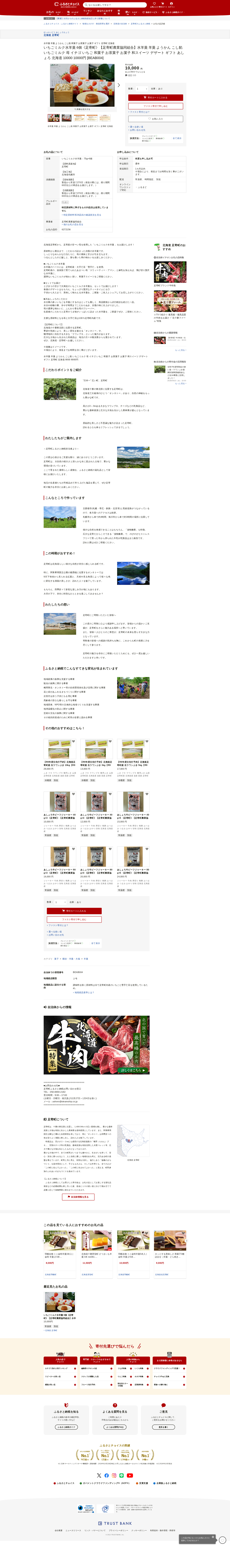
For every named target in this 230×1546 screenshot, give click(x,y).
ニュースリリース (73, 1530)
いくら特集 (139, 1368)
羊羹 (86, 959)
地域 (72, 13)
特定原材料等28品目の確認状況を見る (82, 215)
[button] (73, 741)
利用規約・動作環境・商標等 (162, 1530)
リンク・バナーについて (95, 1530)
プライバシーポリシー (118, 1530)
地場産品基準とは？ (85, 992)
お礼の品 (53, 13)
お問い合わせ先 (137, 130)
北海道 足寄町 (51, 1330)
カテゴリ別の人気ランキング (56, 1368)
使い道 (131, 13)
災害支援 (143, 1483)
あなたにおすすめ (105, 12)
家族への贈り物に (161, 1385)
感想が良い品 (50, 1385)
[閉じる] (213, 1537)
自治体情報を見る (80, 1197)
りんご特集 (122, 1376)
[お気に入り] (222, 1540)
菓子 (56, 959)
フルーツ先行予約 (88, 1385)
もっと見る (180, 350)
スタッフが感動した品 (90, 1376)
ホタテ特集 (139, 1376)
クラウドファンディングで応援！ (167, 1368)
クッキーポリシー (139, 1530)
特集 (119, 12)
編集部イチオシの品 (89, 1368)
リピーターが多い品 (53, 1376)
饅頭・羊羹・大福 (71, 959)
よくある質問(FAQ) (115, 1427)
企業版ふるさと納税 (166, 1483)
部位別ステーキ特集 (123, 1385)
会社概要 (58, 1530)
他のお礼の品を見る (73, 224)
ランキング (87, 12)
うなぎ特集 (122, 1368)
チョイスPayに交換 (161, 1376)
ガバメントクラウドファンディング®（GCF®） (107, 1483)
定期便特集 (139, 1385)
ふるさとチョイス (65, 1483)
